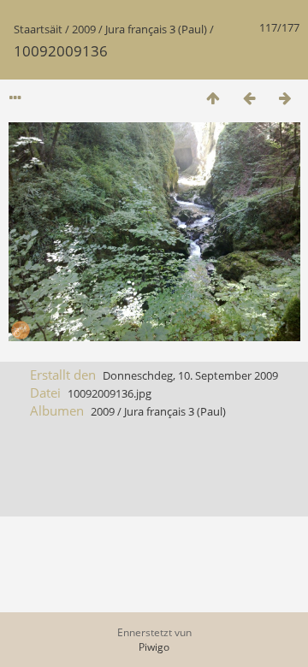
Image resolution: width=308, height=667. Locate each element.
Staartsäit (38, 29)
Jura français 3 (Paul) (156, 29)
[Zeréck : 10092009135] (249, 98)
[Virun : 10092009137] (285, 98)
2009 (84, 29)
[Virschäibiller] (213, 98)
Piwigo (154, 647)
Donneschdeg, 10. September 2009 (190, 375)
